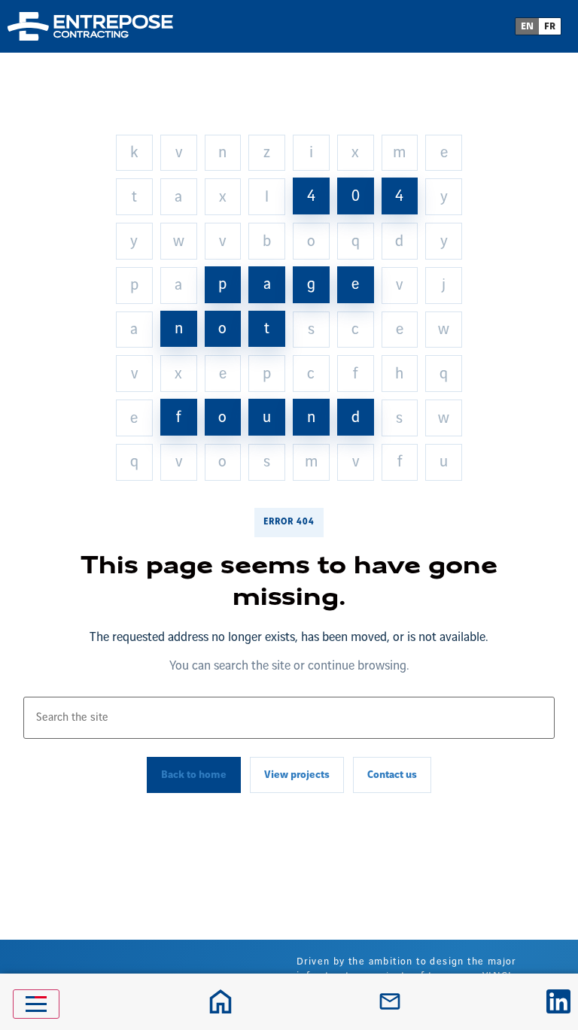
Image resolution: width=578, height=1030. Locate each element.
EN (527, 26)
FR (549, 26)
